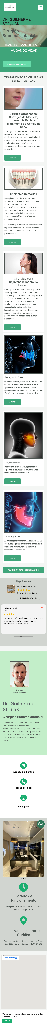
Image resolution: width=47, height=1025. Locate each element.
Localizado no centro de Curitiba (23, 933)
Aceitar (7, 1021)
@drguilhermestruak (23, 804)
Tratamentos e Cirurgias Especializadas (23, 79)
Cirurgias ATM (12, 536)
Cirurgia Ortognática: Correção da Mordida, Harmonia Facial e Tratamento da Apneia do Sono (23, 120)
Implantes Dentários (23, 194)
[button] (5, 848)
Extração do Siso (13, 377)
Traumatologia (12, 462)
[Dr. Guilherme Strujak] (10, 7)
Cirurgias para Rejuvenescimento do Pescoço (23, 282)
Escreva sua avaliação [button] (28, 598)
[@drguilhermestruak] (23, 797)
